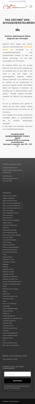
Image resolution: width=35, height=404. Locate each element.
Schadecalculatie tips (9, 316)
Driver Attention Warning (10, 252)
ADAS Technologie (8, 210)
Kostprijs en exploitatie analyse (12, 284)
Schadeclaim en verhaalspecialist (12, 318)
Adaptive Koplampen (9, 198)
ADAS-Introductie (8, 215)
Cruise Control (7, 242)
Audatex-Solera (7, 222)
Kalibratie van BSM (8, 274)
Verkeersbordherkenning (10, 343)
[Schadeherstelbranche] (14, 6)
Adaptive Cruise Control (10, 196)
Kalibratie (5, 267)
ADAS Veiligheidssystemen (11, 213)
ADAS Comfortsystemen (10, 200)
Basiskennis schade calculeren (12, 235)
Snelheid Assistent (8, 325)
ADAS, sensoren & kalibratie (11, 220)
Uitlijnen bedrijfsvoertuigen (10, 335)
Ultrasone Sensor (8, 338)
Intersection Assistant (9, 262)
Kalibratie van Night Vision (10, 279)
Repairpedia (6, 306)
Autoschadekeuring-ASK (10, 232)
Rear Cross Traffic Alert (9, 303)
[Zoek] (25, 6)
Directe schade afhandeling (10, 247)
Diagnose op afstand (9, 245)
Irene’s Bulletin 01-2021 (10, 359)
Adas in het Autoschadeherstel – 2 (13, 205)
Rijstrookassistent (8, 311)
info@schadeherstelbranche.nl (12, 170)
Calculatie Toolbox (8, 237)
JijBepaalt (5, 264)
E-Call (4, 254)
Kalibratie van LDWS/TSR (10, 276)
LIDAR (5, 286)
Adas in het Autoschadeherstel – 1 (13, 203)
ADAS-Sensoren (7, 218)
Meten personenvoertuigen (10, 289)
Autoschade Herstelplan (10, 230)
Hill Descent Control (8, 259)
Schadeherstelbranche (9, 320)
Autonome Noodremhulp (10, 225)
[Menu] (29, 6)
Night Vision (6, 294)
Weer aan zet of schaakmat (11, 345)
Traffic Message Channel (10, 328)
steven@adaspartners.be (11, 178)
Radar (4, 301)
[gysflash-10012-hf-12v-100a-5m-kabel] (17, 30)
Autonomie (6, 227)
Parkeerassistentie (8, 298)
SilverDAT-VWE (7, 323)
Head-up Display (7, 257)
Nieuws (5, 291)
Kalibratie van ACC (8, 269)
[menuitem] (25, 6)
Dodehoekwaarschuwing (10, 249)
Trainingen (6, 330)
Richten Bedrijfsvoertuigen (10, 308)
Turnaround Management (10, 333)
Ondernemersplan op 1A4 (10, 296)
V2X (4, 340)
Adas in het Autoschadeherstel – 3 (13, 208)
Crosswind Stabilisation (9, 240)
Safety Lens (6, 313)
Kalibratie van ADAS (8, 271)
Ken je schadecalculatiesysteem (12, 281)
